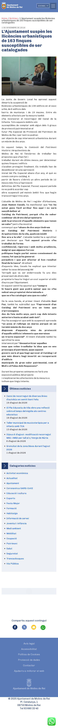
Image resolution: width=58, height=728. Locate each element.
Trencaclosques (15, 558)
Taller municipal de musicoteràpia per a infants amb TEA (27, 424)
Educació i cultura (16, 493)
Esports (10, 498)
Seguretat (12, 553)
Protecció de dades (29, 659)
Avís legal (29, 643)
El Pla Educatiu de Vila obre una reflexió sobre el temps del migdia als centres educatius (28, 411)
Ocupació (11, 538)
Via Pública (12, 563)
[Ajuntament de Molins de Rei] (18, 4)
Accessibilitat (29, 649)
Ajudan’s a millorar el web (29, 671)
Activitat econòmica (17, 473)
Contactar (29, 665)
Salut (9, 548)
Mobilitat (11, 533)
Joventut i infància (16, 523)
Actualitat (12, 478)
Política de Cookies (29, 654)
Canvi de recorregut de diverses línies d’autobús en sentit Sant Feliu (26, 398)
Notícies (14, 18)
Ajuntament (12, 483)
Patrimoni (11, 543)
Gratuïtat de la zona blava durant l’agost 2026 (28, 448)
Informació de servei (17, 518)
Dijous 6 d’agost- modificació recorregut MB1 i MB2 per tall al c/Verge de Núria (28, 436)
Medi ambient (13, 528)
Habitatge (12, 513)
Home (4, 18)
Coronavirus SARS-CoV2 (19, 488)
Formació (11, 508)
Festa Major (13, 503)
